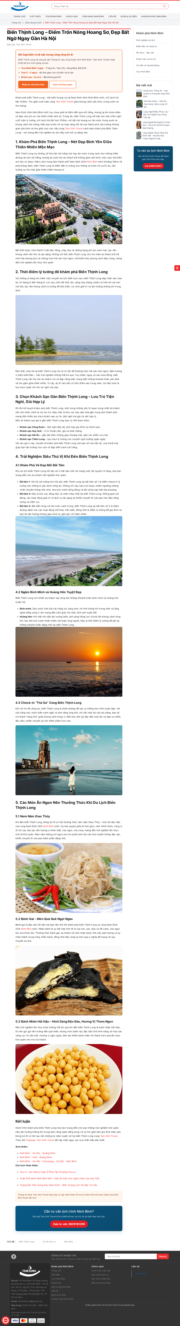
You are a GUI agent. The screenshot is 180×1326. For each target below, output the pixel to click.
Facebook (141, 1273)
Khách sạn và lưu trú (146, 59)
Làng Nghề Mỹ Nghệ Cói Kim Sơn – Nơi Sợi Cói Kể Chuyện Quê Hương (156, 125)
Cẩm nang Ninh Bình (93, 16)
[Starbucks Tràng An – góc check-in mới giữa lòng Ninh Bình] (139, 93)
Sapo (132, 1305)
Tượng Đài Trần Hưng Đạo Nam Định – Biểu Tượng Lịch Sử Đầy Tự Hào (58, 1185)
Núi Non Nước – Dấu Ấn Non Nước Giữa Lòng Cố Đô (155, 104)
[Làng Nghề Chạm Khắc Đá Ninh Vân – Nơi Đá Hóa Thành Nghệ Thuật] (138, 135)
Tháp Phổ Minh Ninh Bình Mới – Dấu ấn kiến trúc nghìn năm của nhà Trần (59, 1178)
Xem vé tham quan (62, 84)
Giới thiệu (35, 16)
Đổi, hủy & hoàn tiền (100, 1279)
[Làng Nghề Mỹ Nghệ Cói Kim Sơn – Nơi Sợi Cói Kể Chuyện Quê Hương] (138, 125)
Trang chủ (19, 16)
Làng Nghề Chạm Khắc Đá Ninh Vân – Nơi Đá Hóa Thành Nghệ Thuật (155, 136)
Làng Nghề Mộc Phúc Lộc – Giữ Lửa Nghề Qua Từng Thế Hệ (156, 114)
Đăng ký (163, 1256)
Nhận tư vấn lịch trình (33, 84)
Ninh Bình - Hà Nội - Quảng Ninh (37, 1153)
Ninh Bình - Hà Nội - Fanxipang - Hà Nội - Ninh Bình (48, 1161)
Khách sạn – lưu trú (31, 77)
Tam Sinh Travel (64, 101)
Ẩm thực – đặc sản (145, 52)
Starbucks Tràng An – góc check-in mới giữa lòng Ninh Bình (156, 93)
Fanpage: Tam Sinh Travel (40, 1140)
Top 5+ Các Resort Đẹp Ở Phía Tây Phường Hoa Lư (48, 1172)
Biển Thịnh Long (26, 1241)
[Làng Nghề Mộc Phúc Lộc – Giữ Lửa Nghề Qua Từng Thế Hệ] (139, 114)
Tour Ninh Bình (53, 16)
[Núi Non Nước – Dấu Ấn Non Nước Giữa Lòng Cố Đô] (139, 104)
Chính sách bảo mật (100, 1270)
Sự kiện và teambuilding (147, 65)
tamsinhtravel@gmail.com (30, 1301)
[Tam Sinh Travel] (19, 6)
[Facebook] (13, 1256)
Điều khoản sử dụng (101, 1283)
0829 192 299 (29, 1305)
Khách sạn (72, 16)
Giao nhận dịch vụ (99, 1274)
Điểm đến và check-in (146, 46)
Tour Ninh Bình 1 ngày (32, 68)
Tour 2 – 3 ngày (29, 72)
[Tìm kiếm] (164, 6)
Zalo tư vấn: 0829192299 (69, 1224)
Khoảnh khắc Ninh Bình (153, 16)
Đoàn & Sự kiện (129, 16)
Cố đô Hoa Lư (49, 1241)
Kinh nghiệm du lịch (145, 40)
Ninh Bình (92, 161)
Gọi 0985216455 (153, 166)
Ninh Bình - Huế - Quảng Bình (36, 1157)
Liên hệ (112, 16)
